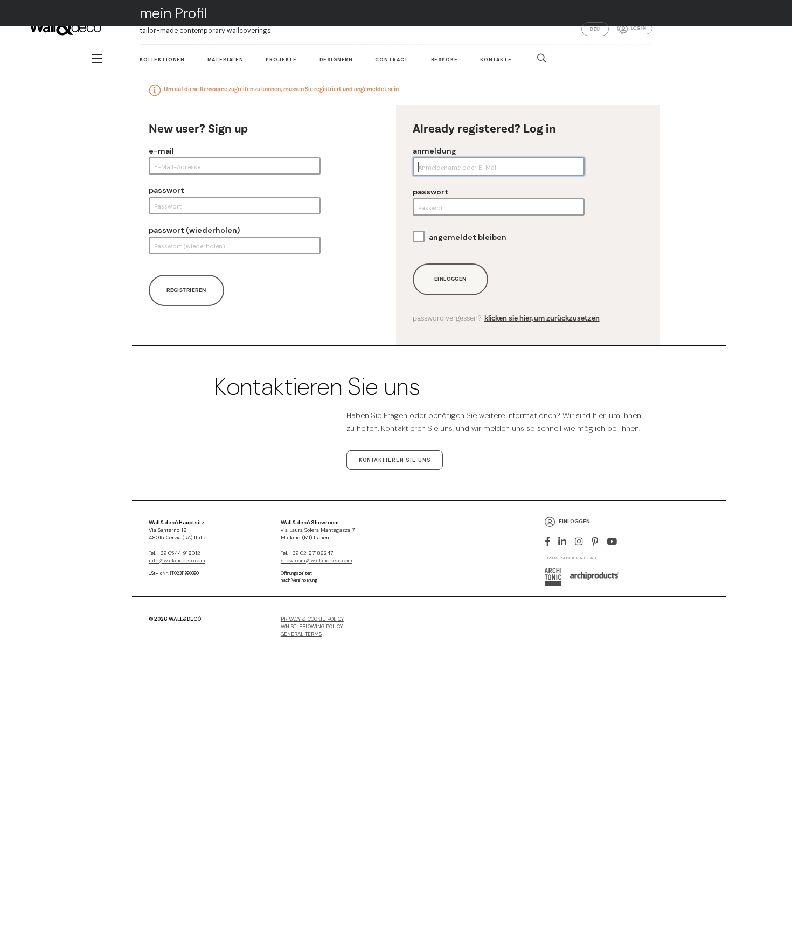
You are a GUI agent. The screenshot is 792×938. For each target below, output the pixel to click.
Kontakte (496, 60)
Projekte (281, 60)
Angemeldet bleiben (467, 237)
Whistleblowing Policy (312, 626)
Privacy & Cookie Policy (312, 619)
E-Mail (161, 151)
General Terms (301, 634)
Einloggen (450, 279)
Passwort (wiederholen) (194, 230)
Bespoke (444, 60)
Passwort (166, 190)
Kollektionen (162, 60)
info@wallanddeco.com (177, 561)
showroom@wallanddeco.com (316, 561)
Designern (336, 60)
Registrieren (186, 290)
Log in (638, 28)
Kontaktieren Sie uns (395, 460)
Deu (595, 29)
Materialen (225, 60)
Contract (391, 60)
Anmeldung (434, 151)
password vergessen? (506, 318)
